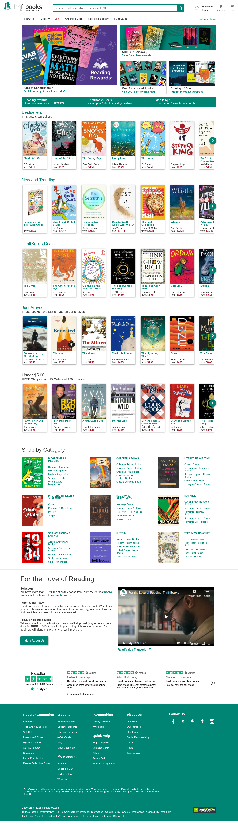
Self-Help (28, 732)
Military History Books (127, 539)
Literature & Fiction (197, 458)
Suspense (53, 515)
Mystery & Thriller (33, 742)
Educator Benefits (67, 726)
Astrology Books (124, 504)
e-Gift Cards (64, 737)
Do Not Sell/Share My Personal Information (79, 811)
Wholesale (98, 726)
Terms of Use (29, 811)
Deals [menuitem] (57, 18)
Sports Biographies (57, 478)
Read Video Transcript (133, 649)
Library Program (101, 721)
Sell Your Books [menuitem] (207, 19)
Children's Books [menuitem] (74, 18)
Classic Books (191, 464)
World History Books (126, 556)
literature (66, 595)
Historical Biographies (59, 467)
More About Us (34, 640)
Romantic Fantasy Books (197, 508)
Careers (131, 742)
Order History (64, 774)
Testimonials (133, 752)
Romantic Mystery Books (197, 518)
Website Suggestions (104, 763)
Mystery (52, 512)
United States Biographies (55, 483)
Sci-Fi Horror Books (58, 558)
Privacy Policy (46, 811)
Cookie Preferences (133, 811)
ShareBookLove (66, 721)
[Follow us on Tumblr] (202, 721)
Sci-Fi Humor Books (58, 561)
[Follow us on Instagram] (212, 721)
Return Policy (100, 758)
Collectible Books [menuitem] (97, 18)
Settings (61, 763)
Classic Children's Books (128, 481)
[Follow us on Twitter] (183, 721)
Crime (51, 504)
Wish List (62, 779)
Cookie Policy (112, 811)
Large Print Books (33, 758)
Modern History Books (127, 543)
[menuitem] (207, 7)
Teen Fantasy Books (194, 539)
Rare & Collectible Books (36, 763)
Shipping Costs (101, 747)
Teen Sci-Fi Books (193, 556)
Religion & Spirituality (124, 497)
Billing (96, 753)
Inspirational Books (126, 515)
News (130, 747)
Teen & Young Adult (197, 533)
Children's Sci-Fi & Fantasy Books (125, 476)
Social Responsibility (138, 737)
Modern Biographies (58, 474)
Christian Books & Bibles (129, 508)
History (121, 533)
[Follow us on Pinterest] (193, 721)
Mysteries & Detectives (60, 508)
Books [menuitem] (44, 18)
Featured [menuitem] (29, 18)
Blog (59, 742)
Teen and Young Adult (35, 726)
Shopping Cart (65, 768)
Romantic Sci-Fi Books (196, 521)
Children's (28, 721)
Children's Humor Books (128, 472)
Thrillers (52, 519)
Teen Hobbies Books (194, 549)
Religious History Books (128, 546)
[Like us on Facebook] (173, 721)
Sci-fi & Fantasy (31, 747)
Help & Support (101, 742)
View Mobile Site (66, 747)
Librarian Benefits (67, 732)
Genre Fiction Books (194, 480)
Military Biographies (58, 470)
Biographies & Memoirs (57, 459)
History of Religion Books (129, 512)
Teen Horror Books (193, 553)
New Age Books (124, 519)
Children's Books (127, 458)
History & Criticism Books (197, 484)
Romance (190, 496)
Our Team (132, 732)
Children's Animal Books (128, 464)
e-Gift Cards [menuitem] (120, 18)
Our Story (132, 721)
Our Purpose (134, 726)
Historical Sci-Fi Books (59, 554)
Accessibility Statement (158, 811)
